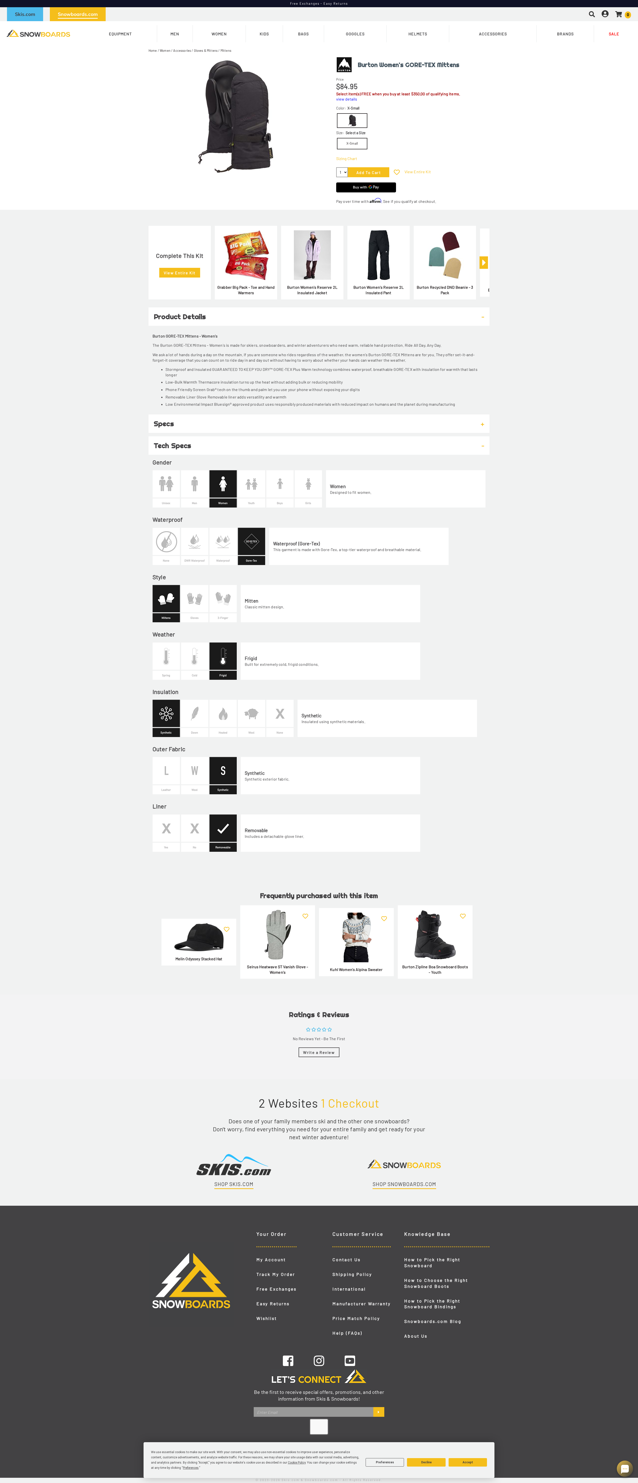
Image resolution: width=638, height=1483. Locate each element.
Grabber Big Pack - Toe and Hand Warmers (246, 290)
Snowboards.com (78, 14)
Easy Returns (273, 1303)
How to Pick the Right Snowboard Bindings (432, 1304)
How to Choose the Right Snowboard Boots (436, 1283)
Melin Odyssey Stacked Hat (199, 958)
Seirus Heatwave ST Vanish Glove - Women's (277, 969)
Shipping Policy (352, 1274)
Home (153, 51)
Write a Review (319, 1052)
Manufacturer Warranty (361, 1303)
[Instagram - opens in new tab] (319, 1360)
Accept (468, 1462)
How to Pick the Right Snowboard (432, 1262)
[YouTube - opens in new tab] (350, 1360)
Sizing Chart (346, 158)
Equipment (120, 33)
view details (346, 99)
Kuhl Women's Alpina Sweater (356, 969)
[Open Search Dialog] (592, 14)
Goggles (355, 33)
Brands (565, 33)
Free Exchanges (276, 1289)
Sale (614, 33)
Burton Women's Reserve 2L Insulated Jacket (312, 290)
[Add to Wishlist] (396, 172)
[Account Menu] (605, 14)
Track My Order (275, 1274)
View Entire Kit (417, 171)
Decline (426, 1462)
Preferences (385, 1462)
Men (174, 33)
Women (219, 33)
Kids (264, 33)
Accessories (493, 33)
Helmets (417, 33)
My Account (271, 1259)
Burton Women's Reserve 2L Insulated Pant (378, 290)
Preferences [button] (191, 1468)
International (349, 1289)
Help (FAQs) (347, 1333)
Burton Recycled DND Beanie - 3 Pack (445, 290)
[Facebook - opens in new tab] (288, 1360)
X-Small (352, 143)
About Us (415, 1336)
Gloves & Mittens (206, 51)
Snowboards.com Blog (432, 1321)
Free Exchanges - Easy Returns (319, 3)
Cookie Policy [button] (297, 1462)
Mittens (226, 51)
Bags (303, 33)
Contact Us (346, 1259)
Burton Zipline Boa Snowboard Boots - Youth (435, 969)
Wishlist (266, 1318)
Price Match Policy (356, 1318)
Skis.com (25, 14)
